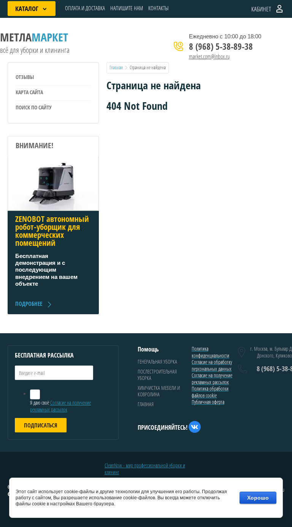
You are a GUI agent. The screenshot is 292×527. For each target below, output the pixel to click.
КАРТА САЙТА (29, 92)
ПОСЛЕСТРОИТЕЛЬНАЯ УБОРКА (157, 375)
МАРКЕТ (34, 37)
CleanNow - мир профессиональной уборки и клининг (145, 469)
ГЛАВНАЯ (146, 404)
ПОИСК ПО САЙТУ (34, 107)
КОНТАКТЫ (158, 8)
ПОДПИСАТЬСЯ (40, 425)
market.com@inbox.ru (209, 56)
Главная (116, 67)
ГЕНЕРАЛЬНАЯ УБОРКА (157, 361)
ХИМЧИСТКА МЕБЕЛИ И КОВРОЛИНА (159, 391)
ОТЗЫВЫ (25, 77)
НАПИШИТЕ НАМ (126, 8)
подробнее (28, 303)
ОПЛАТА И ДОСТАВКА (85, 8)
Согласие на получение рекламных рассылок (60, 406)
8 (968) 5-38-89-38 (221, 46)
